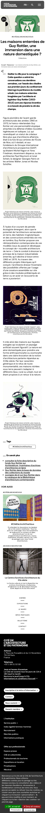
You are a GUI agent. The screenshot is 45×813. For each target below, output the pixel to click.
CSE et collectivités (12, 755)
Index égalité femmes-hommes (17, 726)
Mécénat (8, 769)
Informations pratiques (14, 738)
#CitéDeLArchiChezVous (22, 447)
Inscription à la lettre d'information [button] (20, 690)
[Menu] (39, 4)
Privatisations (10, 766)
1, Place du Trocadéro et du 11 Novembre (22, 653)
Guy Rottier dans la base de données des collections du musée (23, 471)
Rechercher (32, 5)
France (7, 657)
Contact (22, 626)
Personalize (16, 810)
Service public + (11, 723)
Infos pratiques (22, 615)
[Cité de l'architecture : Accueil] (16, 647)
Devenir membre (12, 709)
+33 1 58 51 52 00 (12, 664)
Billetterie (22, 621)
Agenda (22, 598)
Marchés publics (11, 734)
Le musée (22, 609)
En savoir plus (30, 810)
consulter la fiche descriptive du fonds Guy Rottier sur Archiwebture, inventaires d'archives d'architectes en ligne (22, 464)
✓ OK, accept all (13, 807)
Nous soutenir (11, 703)
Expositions (22, 604)
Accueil (3, 65)
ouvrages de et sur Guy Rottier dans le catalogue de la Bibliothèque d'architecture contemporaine (22, 477)
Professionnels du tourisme (16, 758)
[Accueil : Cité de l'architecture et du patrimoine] (10, 5)
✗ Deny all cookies (32, 807)
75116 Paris (9, 655)
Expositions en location (14, 762)
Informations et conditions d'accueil (19, 678)
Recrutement (9, 730)
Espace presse (10, 751)
